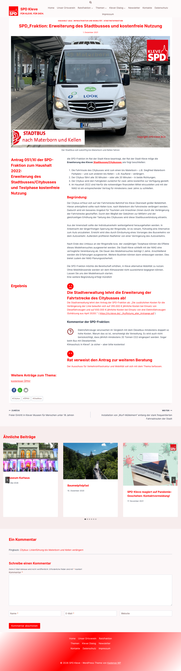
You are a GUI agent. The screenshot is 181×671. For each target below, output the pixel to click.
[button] (14, 390)
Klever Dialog (89, 643)
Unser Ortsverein (66, 7)
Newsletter (134, 7)
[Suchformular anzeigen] (90, 2)
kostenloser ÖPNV (20, 381)
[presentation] (30, 457)
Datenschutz (161, 7)
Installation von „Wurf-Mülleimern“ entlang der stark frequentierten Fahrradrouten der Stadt (136, 414)
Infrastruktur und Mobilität (88, 21)
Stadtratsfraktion (113, 21)
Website (125, 613)
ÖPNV (26, 398)
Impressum (108, 14)
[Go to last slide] (7, 480)
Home (51, 7)
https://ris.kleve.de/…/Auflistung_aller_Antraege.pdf (127, 313)
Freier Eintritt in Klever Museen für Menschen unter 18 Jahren (41, 412)
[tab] (85, 519)
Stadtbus (37, 398)
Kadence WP (114, 663)
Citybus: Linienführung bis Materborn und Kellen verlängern (51, 550)
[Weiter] (173, 480)
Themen (75, 643)
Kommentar (16, 572)
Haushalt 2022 (65, 21)
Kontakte (147, 7)
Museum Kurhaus (18, 477)
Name (14, 613)
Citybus (16, 398)
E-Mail (70, 613)
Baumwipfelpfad (78, 485)
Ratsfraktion (105, 638)
